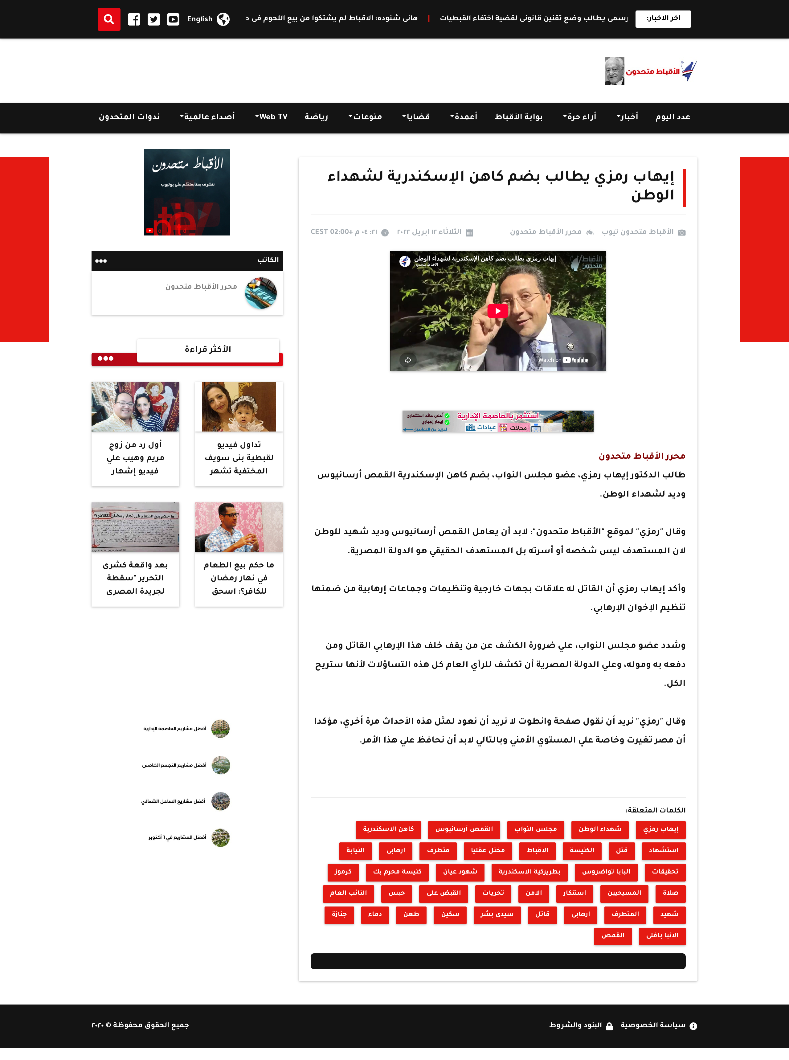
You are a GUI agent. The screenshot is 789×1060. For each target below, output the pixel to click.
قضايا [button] (418, 118)
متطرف (438, 851)
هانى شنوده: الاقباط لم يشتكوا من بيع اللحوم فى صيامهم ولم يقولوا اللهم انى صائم (369, 19)
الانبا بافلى (662, 936)
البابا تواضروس (606, 872)
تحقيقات (665, 872)
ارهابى (395, 851)
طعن (411, 915)
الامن (533, 893)
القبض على (444, 893)
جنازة (339, 915)
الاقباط (537, 851)
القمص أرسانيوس (464, 829)
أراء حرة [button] (581, 118)
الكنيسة (582, 851)
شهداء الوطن (600, 829)
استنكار (574, 893)
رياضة (316, 118)
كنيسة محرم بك (397, 872)
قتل (622, 851)
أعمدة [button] (466, 118)
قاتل (542, 915)
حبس (396, 893)
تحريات (493, 893)
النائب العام (348, 893)
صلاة (671, 893)
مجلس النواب (535, 829)
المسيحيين (624, 893)
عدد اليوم (673, 118)
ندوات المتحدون (129, 118)
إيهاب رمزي (661, 829)
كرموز (343, 872)
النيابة (355, 851)
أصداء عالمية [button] (209, 118)
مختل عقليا (488, 851)
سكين (450, 915)
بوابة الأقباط (519, 118)
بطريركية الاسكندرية (530, 872)
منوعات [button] (367, 118)
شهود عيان (460, 872)
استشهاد (664, 851)
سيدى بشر (497, 915)
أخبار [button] (629, 118)
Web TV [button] (274, 118)
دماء (375, 915)
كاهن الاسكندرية (388, 829)
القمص (613, 936)
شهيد (669, 915)
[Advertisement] (204, 68)
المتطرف (625, 915)
